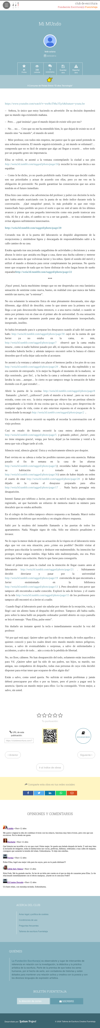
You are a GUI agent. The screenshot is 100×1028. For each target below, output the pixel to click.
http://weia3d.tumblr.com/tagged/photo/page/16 (32, 164)
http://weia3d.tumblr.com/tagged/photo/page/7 (31, 342)
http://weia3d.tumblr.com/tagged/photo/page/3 (31, 465)
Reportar (76, 71)
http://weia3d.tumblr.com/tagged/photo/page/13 (31, 586)
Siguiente (85, 754)
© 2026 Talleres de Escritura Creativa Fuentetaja (75, 1021)
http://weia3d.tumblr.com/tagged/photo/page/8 (69, 390)
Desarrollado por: (20, 1021)
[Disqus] (50, 856)
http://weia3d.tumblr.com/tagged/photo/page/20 (33, 227)
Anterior (13, 754)
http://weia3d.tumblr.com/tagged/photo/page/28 (53, 478)
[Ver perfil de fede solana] (50, 40)
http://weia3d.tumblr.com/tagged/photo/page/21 (47, 569)
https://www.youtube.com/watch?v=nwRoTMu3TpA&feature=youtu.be (45, 103)
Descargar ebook (83, 737)
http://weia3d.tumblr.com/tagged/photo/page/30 (38, 333)
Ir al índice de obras (50, 767)
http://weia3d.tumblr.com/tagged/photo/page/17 (31, 487)
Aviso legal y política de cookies (33, 914)
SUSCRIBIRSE (68, 1001)
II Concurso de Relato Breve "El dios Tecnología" (50, 85)
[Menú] (6, 5)
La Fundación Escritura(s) (26, 960)
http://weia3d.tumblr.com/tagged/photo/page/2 (58, 412)
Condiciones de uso (28, 919)
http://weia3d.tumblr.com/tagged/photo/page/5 (31, 434)
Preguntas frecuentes (29, 925)
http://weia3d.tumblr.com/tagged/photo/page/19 (31, 577)
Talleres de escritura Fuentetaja (33, 931)
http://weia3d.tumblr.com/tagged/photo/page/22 (43, 271)
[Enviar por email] (72, 793)
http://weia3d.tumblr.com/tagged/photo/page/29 (31, 366)
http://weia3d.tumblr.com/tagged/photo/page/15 (42, 595)
